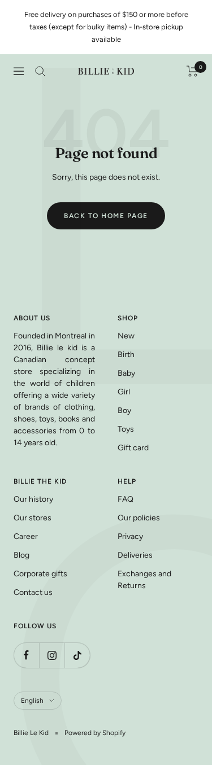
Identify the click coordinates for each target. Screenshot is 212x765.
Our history (33, 499)
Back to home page (106, 216)
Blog (21, 555)
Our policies (139, 518)
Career (26, 536)
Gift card (133, 448)
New (126, 336)
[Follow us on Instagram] (51, 655)
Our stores (32, 518)
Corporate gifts (40, 574)
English (32, 701)
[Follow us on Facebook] (26, 655)
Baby (126, 373)
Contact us (33, 592)
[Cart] (192, 71)
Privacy (130, 536)
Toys (126, 429)
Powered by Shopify (95, 733)
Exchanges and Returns (144, 579)
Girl (124, 392)
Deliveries (135, 555)
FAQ (125, 499)
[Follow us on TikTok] (77, 655)
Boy (124, 410)
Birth (126, 354)
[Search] (40, 71)
